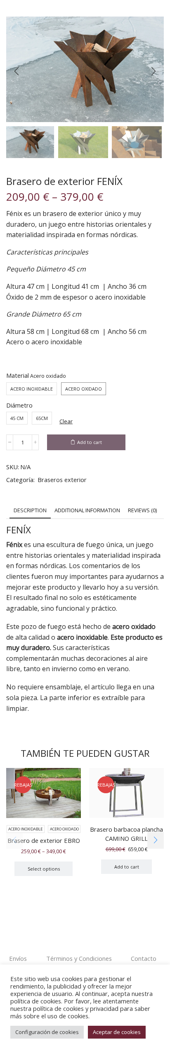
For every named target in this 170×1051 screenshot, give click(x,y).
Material (17, 375)
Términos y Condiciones (79, 958)
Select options (44, 869)
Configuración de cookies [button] (47, 1032)
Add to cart (89, 442)
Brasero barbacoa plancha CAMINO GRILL (126, 833)
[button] (16, 71)
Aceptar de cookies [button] (117, 1032)
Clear (66, 421)
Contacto (143, 958)
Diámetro (19, 405)
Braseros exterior (62, 479)
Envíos (18, 958)
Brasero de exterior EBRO (43, 840)
